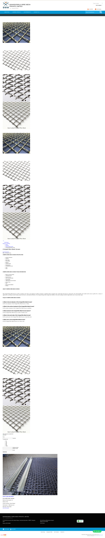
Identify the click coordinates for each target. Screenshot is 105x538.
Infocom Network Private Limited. (99, 535)
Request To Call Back (6, 243)
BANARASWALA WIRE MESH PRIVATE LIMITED (20, 6)
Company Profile (17, 12)
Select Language (98, 5)
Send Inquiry (6, 242)
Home (7, 244)
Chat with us (98, 531)
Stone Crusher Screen (9, 246)
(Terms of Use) (101, 534)
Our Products (27, 12)
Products (7, 245)
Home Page (6, 12)
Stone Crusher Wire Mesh (8, 496)
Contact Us (36, 12)
